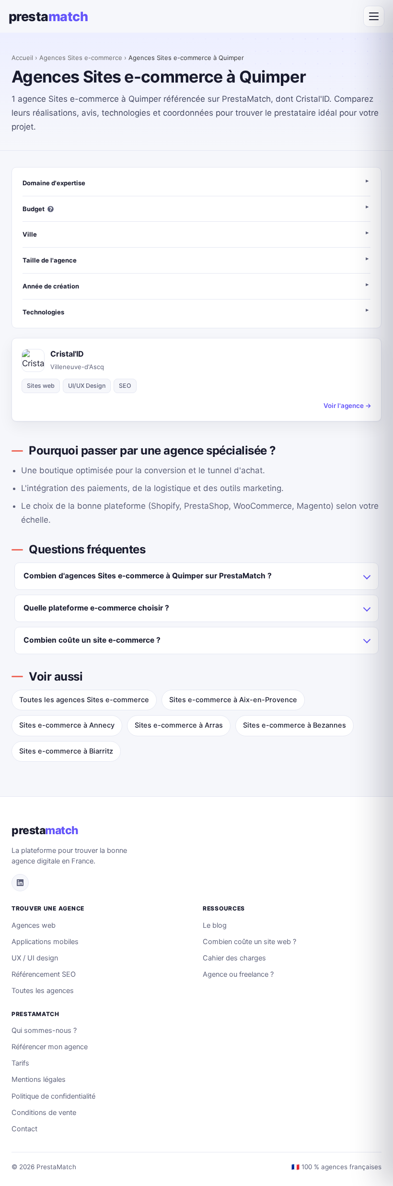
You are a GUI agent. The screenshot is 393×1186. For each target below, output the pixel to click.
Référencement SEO (44, 974)
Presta (48, 16)
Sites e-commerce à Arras (179, 725)
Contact (24, 1129)
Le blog (215, 925)
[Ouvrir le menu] (373, 16)
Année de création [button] (51, 286)
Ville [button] (30, 234)
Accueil (22, 57)
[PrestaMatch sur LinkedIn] (20, 882)
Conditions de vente (44, 1112)
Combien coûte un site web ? (249, 941)
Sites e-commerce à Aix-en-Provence (233, 699)
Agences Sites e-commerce (80, 57)
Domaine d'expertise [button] (54, 183)
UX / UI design (35, 958)
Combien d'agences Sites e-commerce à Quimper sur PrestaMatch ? (147, 575)
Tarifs (20, 1063)
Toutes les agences (43, 990)
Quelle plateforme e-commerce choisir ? (96, 607)
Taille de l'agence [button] (50, 260)
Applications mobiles (45, 941)
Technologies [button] (43, 312)
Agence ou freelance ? (238, 974)
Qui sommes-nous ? (44, 1030)
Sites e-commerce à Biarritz (66, 751)
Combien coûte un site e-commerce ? (92, 640)
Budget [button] (34, 209)
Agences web (34, 925)
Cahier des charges (234, 958)
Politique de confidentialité (53, 1096)
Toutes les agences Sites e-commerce (84, 699)
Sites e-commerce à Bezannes (294, 725)
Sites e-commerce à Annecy (67, 725)
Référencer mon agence (50, 1046)
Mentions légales (39, 1079)
